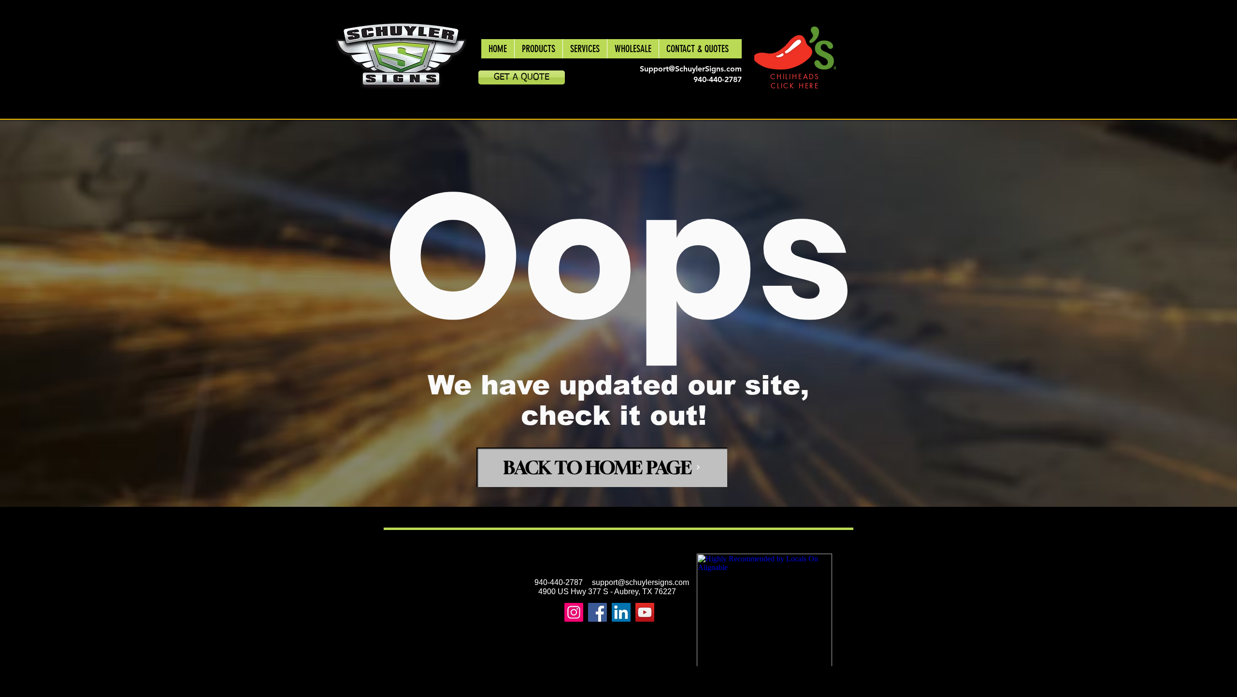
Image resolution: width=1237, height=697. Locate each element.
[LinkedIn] (621, 612)
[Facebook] (597, 612)
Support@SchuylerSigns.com (691, 68)
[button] (538, 48)
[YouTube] (644, 612)
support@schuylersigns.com (640, 582)
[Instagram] (573, 612)
